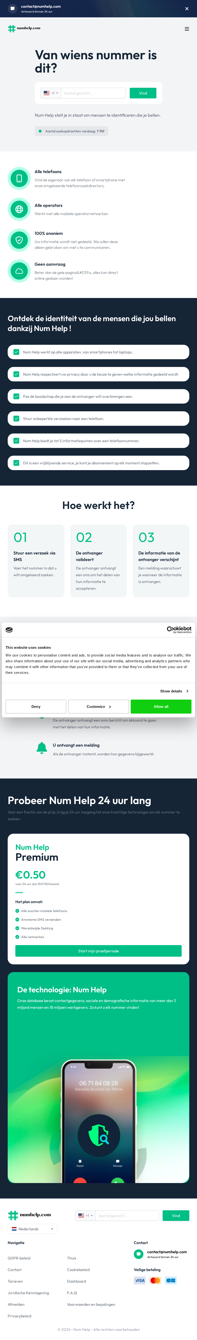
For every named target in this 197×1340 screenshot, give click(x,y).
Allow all (161, 706)
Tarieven (15, 1281)
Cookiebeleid (78, 1269)
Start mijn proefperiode (98, 950)
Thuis (71, 1258)
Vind (143, 93)
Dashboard (76, 1281)
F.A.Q (72, 1292)
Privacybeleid (19, 1315)
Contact (15, 1269)
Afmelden (16, 1304)
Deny (35, 706)
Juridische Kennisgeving (28, 1292)
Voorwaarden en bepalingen (91, 1304)
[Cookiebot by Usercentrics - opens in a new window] (170, 630)
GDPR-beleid (19, 1258)
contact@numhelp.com (41, 6)
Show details (171, 691)
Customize (96, 706)
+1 (53, 93)
